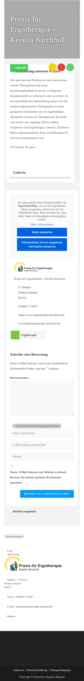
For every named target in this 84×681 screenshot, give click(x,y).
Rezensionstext (19, 377)
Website (11, 616)
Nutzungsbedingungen (60, 670)
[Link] (52, 67)
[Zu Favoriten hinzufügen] (76, 20)
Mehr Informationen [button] (42, 224)
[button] (19, 67)
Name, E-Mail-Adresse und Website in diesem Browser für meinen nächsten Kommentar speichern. (38, 477)
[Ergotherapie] (15, 335)
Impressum (18, 670)
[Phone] (70, 67)
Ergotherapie (29, 335)
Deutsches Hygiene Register (49, 677)
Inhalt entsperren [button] (42, 232)
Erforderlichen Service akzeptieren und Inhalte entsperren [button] (42, 244)
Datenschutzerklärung (37, 670)
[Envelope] (61, 67)
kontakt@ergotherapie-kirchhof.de (34, 606)
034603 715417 (28, 306)
